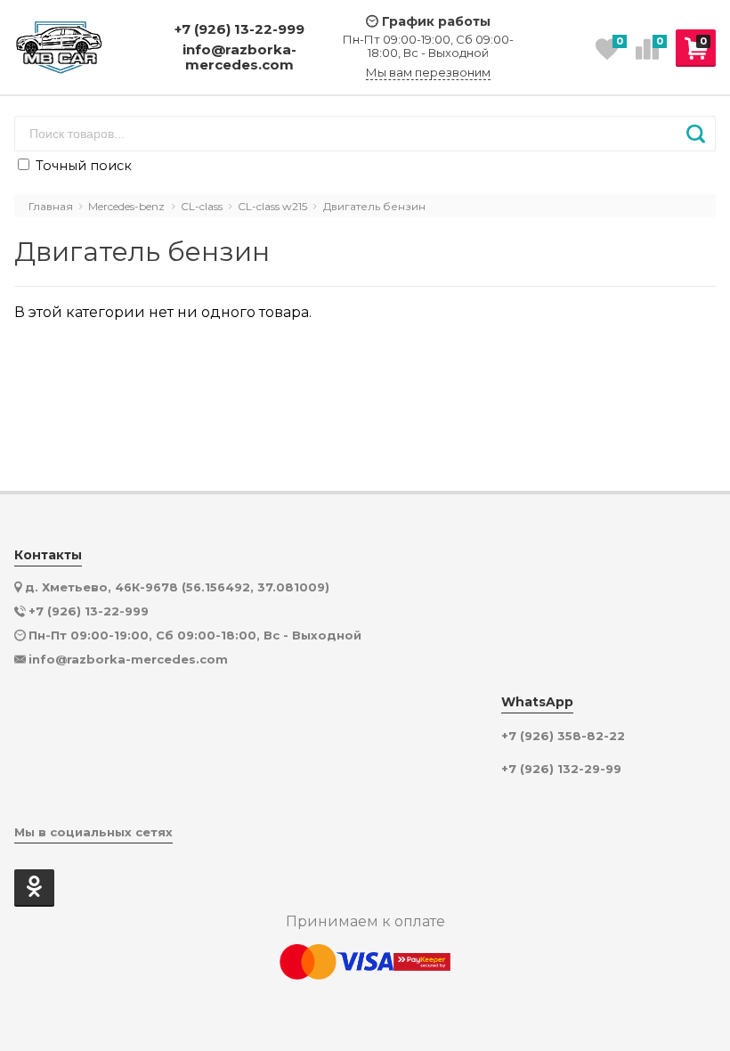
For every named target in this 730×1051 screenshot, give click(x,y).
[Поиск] (696, 133)
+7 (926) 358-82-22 (563, 736)
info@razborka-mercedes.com (239, 57)
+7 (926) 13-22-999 (239, 29)
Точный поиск (82, 166)
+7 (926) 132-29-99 (561, 769)
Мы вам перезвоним (428, 72)
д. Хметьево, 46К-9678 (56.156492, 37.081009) (177, 587)
